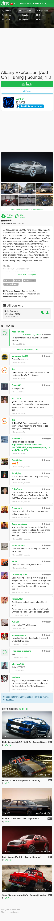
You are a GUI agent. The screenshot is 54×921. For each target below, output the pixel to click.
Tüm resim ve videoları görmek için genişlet (27, 209)
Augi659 (15, 621)
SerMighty (16, 473)
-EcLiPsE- (16, 398)
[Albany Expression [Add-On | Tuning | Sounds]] (27, 167)
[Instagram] (20, 102)
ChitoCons (17, 489)
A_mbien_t (17, 508)
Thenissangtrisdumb (21, 650)
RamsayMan (17, 598)
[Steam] (23, 102)
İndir (28, 84)
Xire (13, 369)
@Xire (14, 401)
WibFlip (20, 99)
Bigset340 (16, 385)
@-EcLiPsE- (17, 372)
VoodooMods (18, 331)
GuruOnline (17, 460)
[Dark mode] (46, 3)
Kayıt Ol (10, 699)
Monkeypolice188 (20, 356)
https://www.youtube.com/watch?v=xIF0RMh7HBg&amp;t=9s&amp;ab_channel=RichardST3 (31, 447)
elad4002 (16, 677)
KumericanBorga (19, 523)
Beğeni (22, 217)
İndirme (9, 217)
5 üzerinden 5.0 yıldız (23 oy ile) (12, 223)
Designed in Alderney (10, 909)
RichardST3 (17, 438)
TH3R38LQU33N (19, 574)
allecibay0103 (18, 664)
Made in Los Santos (10, 912)
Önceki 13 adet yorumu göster (27, 349)
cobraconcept (18, 545)
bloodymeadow (19, 634)
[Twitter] (17, 102)
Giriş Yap (41, 696)
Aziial (14, 561)
